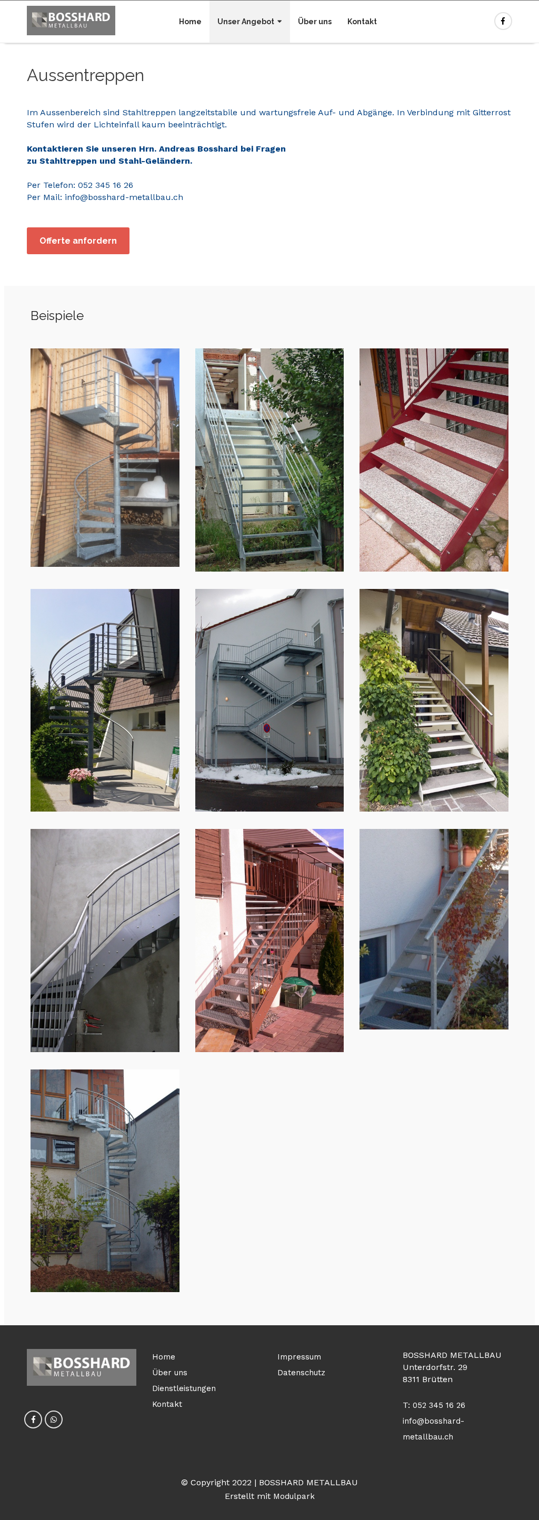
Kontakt (362, 21)
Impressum (299, 1357)
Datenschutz (301, 1372)
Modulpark (294, 1496)
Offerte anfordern (78, 241)
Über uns (315, 21)
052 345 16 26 (105, 185)
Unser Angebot (245, 21)
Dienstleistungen (184, 1388)
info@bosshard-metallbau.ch (124, 197)
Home (190, 21)
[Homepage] (71, 21)
